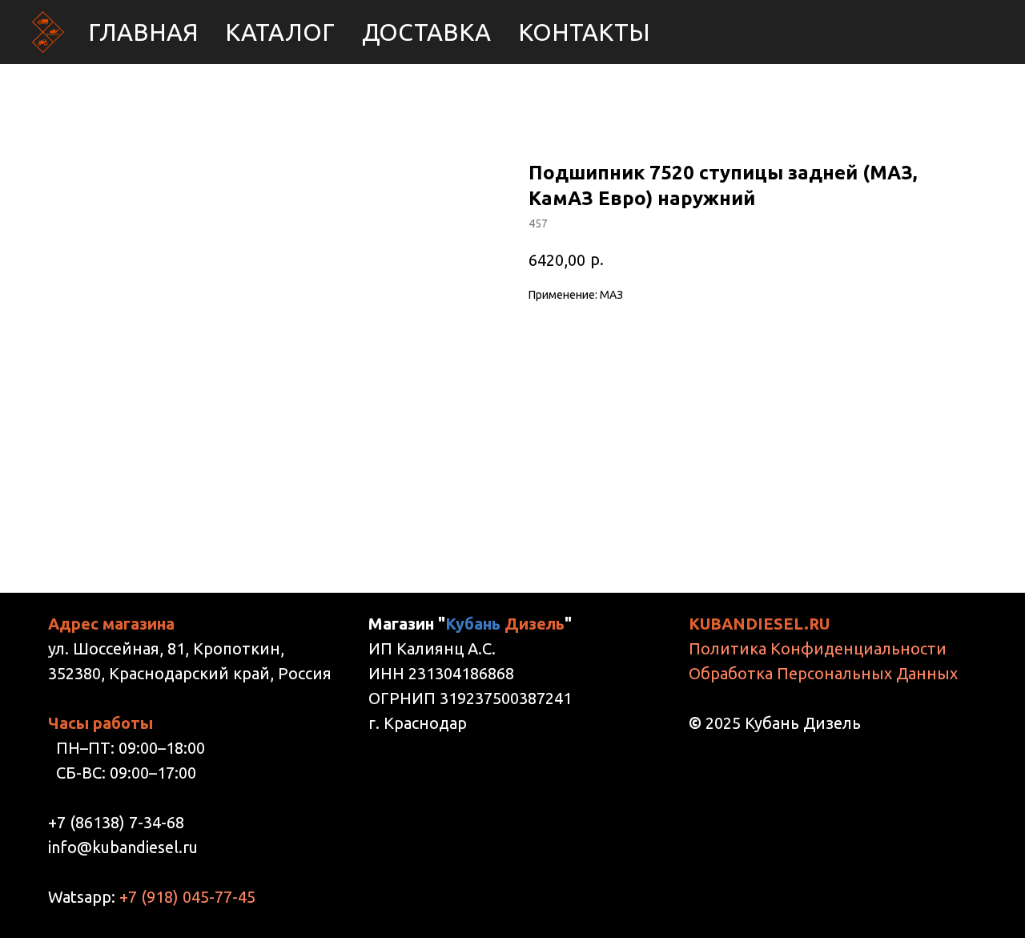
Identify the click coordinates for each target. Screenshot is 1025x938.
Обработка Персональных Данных (823, 673)
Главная (143, 32)
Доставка (426, 32)
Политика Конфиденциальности (818, 648)
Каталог (280, 32)
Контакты (584, 32)
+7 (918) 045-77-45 (187, 897)
